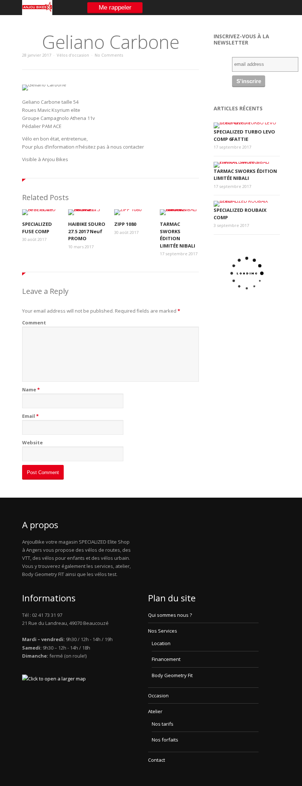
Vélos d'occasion (73, 55)
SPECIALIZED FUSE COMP (37, 228)
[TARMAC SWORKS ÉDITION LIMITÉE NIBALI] (245, 162)
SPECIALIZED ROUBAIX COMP (240, 214)
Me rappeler (115, 7)
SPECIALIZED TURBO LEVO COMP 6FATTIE (244, 135)
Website (32, 442)
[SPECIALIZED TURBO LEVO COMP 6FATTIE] (245, 122)
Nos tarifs (162, 724)
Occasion (158, 695)
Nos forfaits (165, 739)
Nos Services (162, 630)
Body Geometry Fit (172, 675)
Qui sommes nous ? (170, 615)
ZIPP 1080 (125, 224)
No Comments (109, 55)
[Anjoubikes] (37, 13)
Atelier (155, 711)
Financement (166, 659)
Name (29, 389)
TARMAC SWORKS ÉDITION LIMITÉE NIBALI (177, 235)
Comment (34, 322)
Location (161, 643)
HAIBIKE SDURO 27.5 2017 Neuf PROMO (86, 231)
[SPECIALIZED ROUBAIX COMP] (245, 201)
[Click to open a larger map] (54, 678)
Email (28, 416)
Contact (156, 760)
